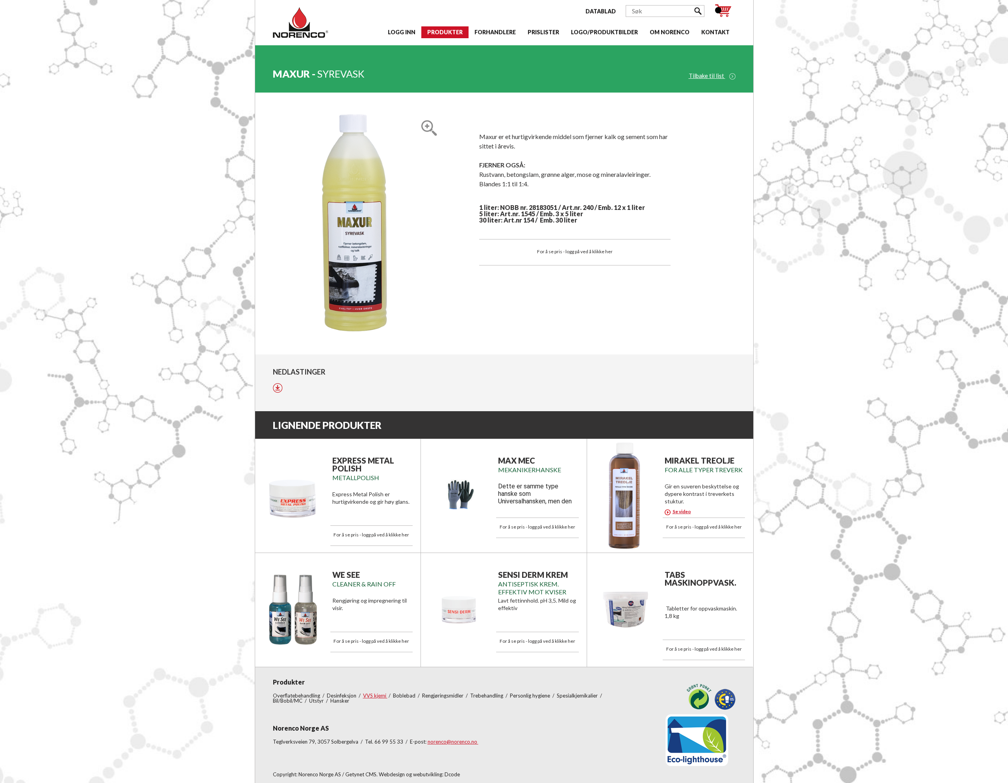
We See (346, 574)
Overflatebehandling (297, 695)
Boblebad (405, 695)
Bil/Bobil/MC (288, 701)
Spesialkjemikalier (578, 695)
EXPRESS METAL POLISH (363, 464)
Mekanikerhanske (529, 469)
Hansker (339, 701)
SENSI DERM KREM (533, 574)
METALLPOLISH (355, 477)
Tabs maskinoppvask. (700, 578)
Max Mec (516, 460)
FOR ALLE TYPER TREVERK (704, 469)
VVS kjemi (375, 695)
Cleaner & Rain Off (364, 584)
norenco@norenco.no (453, 741)
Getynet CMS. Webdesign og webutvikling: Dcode (402, 774)
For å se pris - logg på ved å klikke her (575, 251)
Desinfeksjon (342, 695)
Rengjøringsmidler (443, 695)
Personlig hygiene (530, 695)
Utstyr (317, 701)
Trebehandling (487, 695)
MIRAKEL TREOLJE (699, 460)
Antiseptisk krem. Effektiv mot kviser (532, 588)
